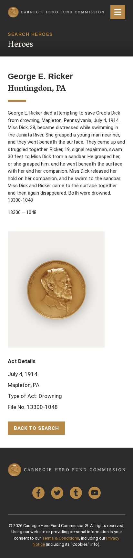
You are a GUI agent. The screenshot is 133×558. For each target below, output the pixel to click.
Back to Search (36, 428)
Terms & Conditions (60, 538)
